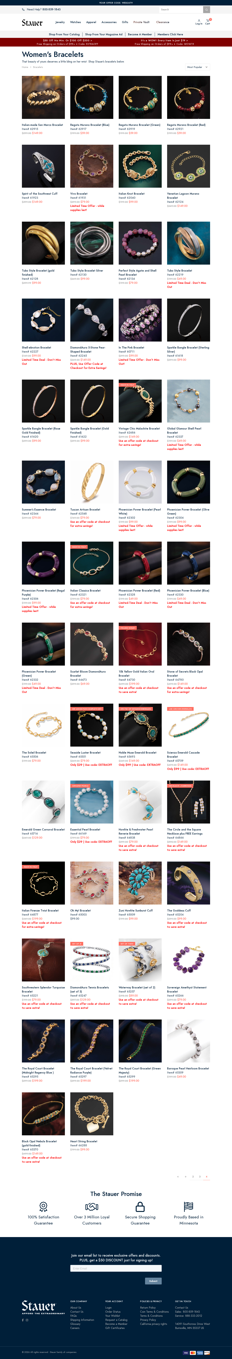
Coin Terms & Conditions (154, 1312)
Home (25, 67)
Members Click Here (170, 34)
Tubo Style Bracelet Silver (86, 271)
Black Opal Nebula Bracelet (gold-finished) (39, 1143)
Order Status (113, 1312)
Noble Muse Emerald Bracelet (137, 753)
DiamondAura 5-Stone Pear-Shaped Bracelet (87, 350)
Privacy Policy (148, 1320)
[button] (153, 22)
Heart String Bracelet (83, 1141)
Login (108, 1308)
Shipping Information (82, 1320)
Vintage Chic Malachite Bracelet (139, 429)
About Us (75, 1308)
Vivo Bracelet (78, 194)
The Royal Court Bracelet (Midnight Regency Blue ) (38, 1071)
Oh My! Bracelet (80, 911)
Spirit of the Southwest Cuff (39, 194)
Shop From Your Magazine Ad (103, 34)
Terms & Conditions (151, 1316)
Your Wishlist (112, 1316)
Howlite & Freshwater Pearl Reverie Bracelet (136, 832)
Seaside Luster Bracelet (85, 753)
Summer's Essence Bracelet (39, 510)
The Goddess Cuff (179, 911)
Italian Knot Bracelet (132, 194)
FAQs (73, 1316)
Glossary (75, 1324)
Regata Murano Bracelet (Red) (186, 125)
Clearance (162, 22)
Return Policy (148, 1308)
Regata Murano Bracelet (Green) (139, 125)
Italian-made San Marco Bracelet (42, 125)
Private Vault (141, 22)
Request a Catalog (116, 1320)
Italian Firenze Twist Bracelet (40, 911)
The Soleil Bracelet (34, 753)
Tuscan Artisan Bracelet (85, 510)
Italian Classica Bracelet (85, 591)
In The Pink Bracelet (131, 348)
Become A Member (140, 34)
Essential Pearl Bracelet (85, 830)
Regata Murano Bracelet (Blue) (89, 125)
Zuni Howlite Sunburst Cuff (136, 911)
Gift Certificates (115, 1328)
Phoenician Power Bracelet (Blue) (188, 591)
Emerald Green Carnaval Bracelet (43, 830)
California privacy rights (153, 1324)
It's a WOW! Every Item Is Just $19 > (164, 40)
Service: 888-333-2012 (188, 1316)
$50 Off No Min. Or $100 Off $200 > (67, 40)
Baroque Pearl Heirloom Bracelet (188, 1068)
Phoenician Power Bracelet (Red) (139, 591)
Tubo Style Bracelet (179, 271)
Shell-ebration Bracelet (36, 348)
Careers (74, 1328)
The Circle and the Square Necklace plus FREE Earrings (184, 832)
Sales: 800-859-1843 (187, 1312)
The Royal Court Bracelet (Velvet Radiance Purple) (91, 1071)
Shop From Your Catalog (64, 34)
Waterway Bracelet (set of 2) (137, 987)
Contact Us (76, 1312)
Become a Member (116, 1324)
